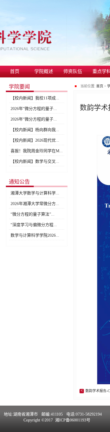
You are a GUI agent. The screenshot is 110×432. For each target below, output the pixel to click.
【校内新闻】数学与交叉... (35, 161)
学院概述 (43, 71)
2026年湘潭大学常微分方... (35, 203)
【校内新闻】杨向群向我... (35, 130)
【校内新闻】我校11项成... (35, 98)
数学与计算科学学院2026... (35, 235)
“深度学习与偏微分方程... (34, 225)
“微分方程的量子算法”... (33, 214)
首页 (14, 71)
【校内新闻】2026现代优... (35, 140)
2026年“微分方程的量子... (34, 108)
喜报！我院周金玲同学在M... (37, 151)
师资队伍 (72, 71)
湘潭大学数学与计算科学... (35, 193)
